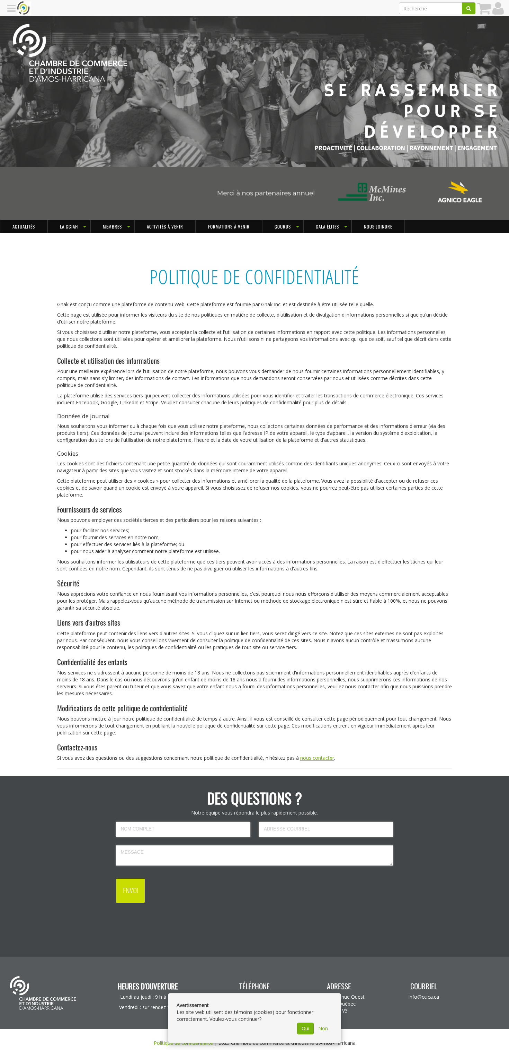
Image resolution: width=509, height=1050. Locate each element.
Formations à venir (229, 226)
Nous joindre (378, 226)
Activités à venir (165, 226)
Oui (305, 1028)
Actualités (23, 226)
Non (323, 1028)
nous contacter (317, 758)
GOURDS (283, 226)
